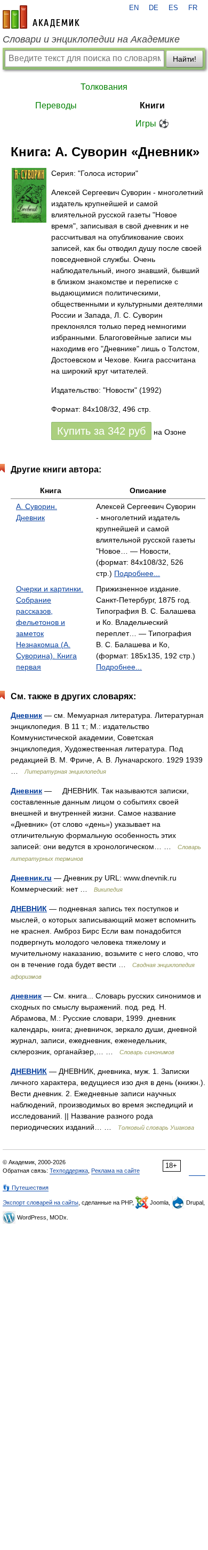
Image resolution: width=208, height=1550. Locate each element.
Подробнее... (137, 573)
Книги (152, 105)
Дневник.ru (31, 878)
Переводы (56, 105)
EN (134, 8)
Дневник (26, 715)
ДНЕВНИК (29, 908)
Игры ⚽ (152, 123)
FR (192, 8)
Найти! (184, 59)
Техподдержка (69, 1170)
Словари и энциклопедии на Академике (91, 39)
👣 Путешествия (26, 1187)
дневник (26, 996)
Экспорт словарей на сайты (40, 1202)
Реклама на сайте (115, 1170)
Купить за (101, 431)
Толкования (104, 86)
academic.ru (41, 17)
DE (153, 8)
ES (173, 8)
